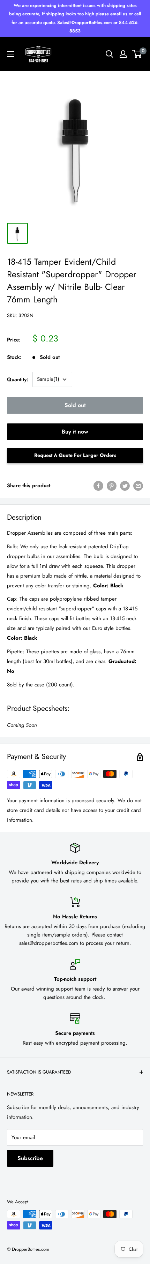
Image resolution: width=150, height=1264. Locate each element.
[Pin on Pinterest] (112, 485)
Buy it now (75, 432)
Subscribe (30, 1158)
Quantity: (17, 379)
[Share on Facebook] (98, 485)
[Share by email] (138, 485)
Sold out (75, 405)
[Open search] (109, 54)
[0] (137, 54)
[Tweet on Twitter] (125, 485)
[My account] (123, 54)
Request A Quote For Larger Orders (75, 455)
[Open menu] (10, 54)
